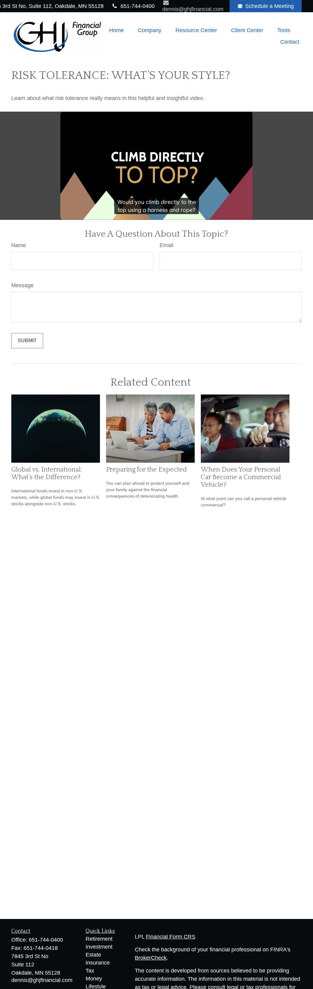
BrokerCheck (151, 958)
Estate (93, 955)
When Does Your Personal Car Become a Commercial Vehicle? (241, 477)
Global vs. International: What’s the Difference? (46, 473)
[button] (116, 30)
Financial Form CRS (170, 937)
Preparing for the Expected (146, 469)
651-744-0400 (137, 6)
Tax (90, 971)
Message (22, 285)
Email (166, 245)
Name (18, 245)
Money (94, 979)
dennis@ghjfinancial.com (41, 980)
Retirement (99, 939)
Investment (99, 947)
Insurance (98, 963)
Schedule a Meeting (269, 6)
